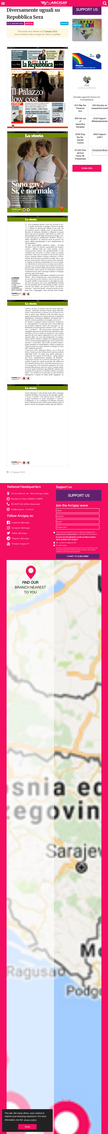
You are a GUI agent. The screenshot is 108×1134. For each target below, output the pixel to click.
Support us (87, 9)
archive (64, 23)
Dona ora (87, 168)
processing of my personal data (66, 534)
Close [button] (27, 1127)
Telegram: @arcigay (20, 538)
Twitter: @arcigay (19, 533)
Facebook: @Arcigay (21, 522)
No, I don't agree (61, 545)
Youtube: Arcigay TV (20, 544)
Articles (29, 23)
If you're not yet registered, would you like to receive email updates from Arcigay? (75, 538)
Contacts (30, 509)
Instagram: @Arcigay (21, 528)
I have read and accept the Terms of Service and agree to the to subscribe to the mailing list (76, 533)
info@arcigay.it (17, 509)
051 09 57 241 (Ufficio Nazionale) (25, 504)
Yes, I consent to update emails (66, 543)
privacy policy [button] (30, 1120)
